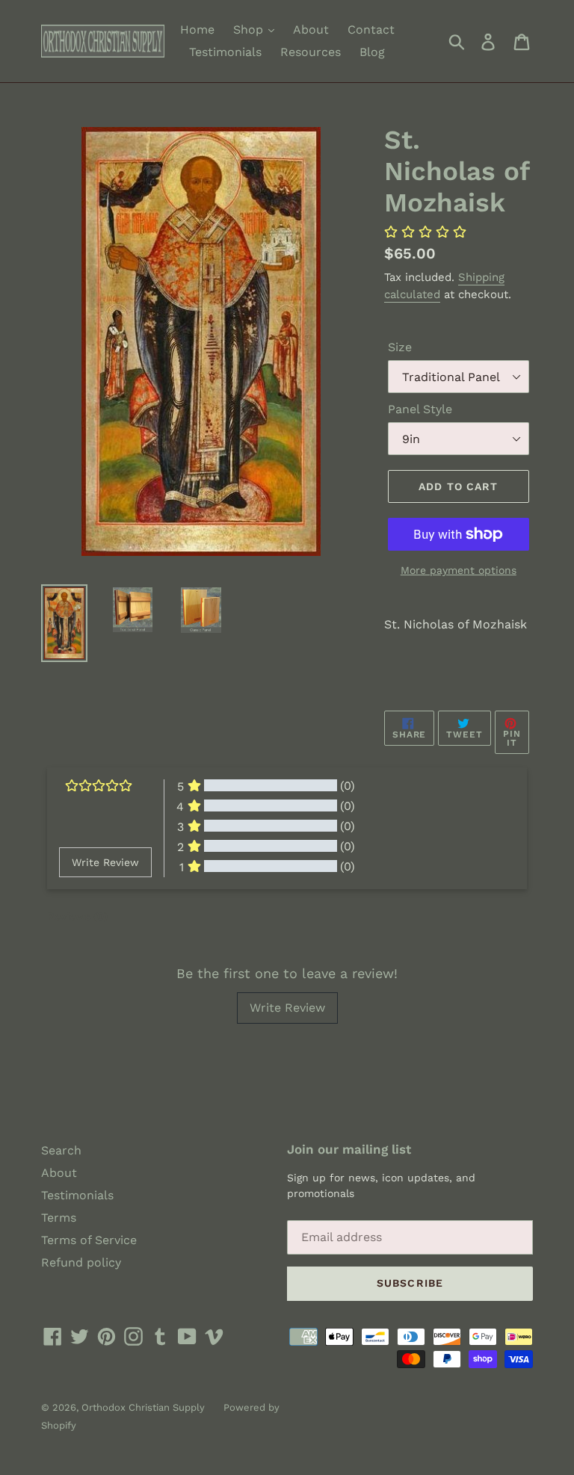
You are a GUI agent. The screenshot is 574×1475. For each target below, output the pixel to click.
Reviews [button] (77, 916)
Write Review (287, 1008)
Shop (250, 29)
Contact (371, 29)
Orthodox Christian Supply (143, 1407)
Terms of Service (89, 1240)
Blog (372, 52)
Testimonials (225, 52)
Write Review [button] (105, 862)
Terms (58, 1217)
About (311, 29)
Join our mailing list (349, 1149)
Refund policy (81, 1262)
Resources (310, 52)
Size (400, 347)
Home (197, 29)
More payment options (458, 570)
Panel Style (420, 409)
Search (61, 1150)
